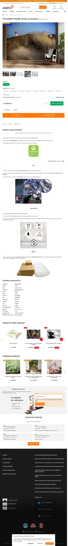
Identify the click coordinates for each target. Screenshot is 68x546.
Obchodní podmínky (8, 466)
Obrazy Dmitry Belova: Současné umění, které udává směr (49, 458)
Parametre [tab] (9, 123)
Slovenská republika (29, 531)
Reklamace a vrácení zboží (9, 473)
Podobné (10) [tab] (17, 123)
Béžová (16, 291)
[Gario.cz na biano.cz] (41, 526)
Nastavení (30, 543)
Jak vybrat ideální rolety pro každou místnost (46, 455)
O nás (4, 3)
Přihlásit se (40, 404)
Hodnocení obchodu (33, 417)
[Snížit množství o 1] (43, 103)
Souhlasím (50, 543)
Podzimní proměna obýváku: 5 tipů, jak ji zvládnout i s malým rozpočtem (48, 470)
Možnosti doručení (60, 97)
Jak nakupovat (6, 462)
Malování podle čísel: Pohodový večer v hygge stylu (47, 488)
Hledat (43, 7)
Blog (16, 3)
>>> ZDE (20, 541)
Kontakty (20, 3)
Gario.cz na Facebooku (47, 503)
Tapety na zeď (18, 284)
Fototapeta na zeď (19, 289)
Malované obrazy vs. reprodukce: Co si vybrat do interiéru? (49, 462)
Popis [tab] (4, 123)
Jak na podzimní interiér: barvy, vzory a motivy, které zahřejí (48, 476)
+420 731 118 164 (12, 503)
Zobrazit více (33, 443)
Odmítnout (40, 543)
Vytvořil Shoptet (61, 543)
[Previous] (2, 371)
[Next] (65, 371)
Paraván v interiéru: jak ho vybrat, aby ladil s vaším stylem (49, 491)
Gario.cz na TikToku (47, 516)
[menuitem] (4, 11)
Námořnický (17, 297)
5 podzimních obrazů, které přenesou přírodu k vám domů (49, 466)
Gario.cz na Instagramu (47, 509)
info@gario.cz (11, 508)
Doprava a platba (10, 3)
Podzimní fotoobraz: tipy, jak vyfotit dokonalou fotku (48, 480)
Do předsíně (17, 295)
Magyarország (41, 531)
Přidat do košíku (57, 103)
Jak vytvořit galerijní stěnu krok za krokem (45, 484)
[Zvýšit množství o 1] (48, 103)
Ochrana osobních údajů (9, 470)
